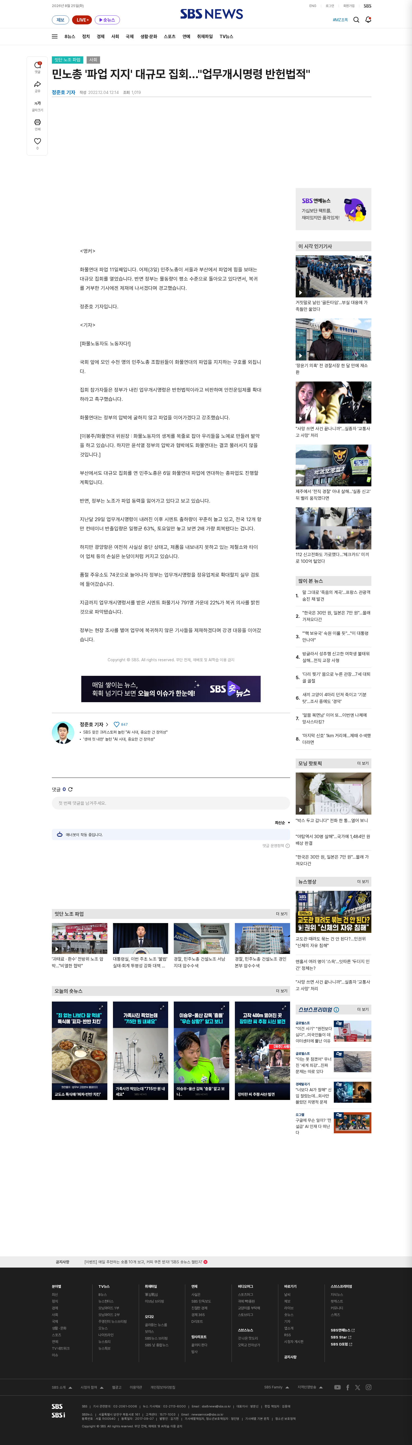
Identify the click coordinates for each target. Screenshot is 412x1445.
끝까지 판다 (199, 1345)
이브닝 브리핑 (154, 1301)
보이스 (149, 1332)
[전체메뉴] (55, 36)
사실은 (196, 1295)
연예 (186, 36)
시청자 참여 (92, 1388)
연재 (194, 1285)
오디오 (149, 1315)
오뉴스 (103, 1328)
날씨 (287, 1295)
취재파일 (205, 36)
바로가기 (290, 1285)
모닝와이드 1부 (108, 1308)
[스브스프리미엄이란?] (337, 1009)
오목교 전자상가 (249, 1345)
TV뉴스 (226, 36)
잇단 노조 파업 (67, 60)
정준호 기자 (91, 724)
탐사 (194, 1352)
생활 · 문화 (59, 1328)
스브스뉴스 (245, 1328)
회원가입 (349, 6)
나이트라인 (106, 1335)
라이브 (288, 1308)
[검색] (356, 20)
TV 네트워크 (61, 1348)
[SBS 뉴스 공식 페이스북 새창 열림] (348, 1387)
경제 (101, 36)
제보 (287, 1301)
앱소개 (288, 1328)
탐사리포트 (199, 1335)
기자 (287, 1321)
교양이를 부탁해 (249, 1308)
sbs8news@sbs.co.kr (216, 1406)
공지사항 (290, 1357)
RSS (287, 1335)
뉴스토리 (104, 1342)
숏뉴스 (288, 1315)
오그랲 (300, 1115)
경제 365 (198, 1315)
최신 (55, 1295)
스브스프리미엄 (341, 1285)
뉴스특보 (104, 1348)
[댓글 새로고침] (70, 789)
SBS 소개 (62, 1388)
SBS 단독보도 (201, 1301)
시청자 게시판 (293, 1342)
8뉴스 (69, 36)
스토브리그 (245, 1315)
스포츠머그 (245, 1295)
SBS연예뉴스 (340, 1329)
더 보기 (280, 912)
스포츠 (170, 36)
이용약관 (136, 1387)
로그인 (330, 6)
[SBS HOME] (367, 5)
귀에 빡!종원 (246, 1301)
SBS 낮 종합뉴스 (156, 1345)
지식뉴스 (337, 1295)
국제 (130, 36)
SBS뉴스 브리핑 (156, 1338)
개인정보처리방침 (163, 1387)
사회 (115, 36)
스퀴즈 (335, 1315)
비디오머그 (245, 1285)
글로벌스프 (303, 1023)
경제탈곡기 (303, 1084)
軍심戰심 (151, 1295)
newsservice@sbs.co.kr (207, 1414)
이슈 (55, 1355)
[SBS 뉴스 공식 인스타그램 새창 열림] (368, 1387)
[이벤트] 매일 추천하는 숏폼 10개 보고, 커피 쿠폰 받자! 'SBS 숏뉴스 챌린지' (143, 1261)
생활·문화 (148, 36)
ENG (312, 6)
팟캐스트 (337, 1301)
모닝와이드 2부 (109, 1315)
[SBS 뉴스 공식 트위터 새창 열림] (357, 1387)
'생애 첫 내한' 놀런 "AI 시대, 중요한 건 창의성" (119, 739)
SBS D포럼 (339, 1343)
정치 (86, 36)
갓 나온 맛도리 (248, 1338)
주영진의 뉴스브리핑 (112, 1321)
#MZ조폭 (340, 20)
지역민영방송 (310, 1388)
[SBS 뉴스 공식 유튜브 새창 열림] (337, 1387)
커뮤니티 (337, 1308)
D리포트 (197, 1321)
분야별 (56, 1285)
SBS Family (276, 1388)
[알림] (368, 19)
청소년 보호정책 (285, 1419)
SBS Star (339, 1336)
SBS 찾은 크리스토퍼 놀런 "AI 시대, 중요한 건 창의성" (125, 732)
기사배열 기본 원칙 (257, 1419)
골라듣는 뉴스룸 (156, 1325)
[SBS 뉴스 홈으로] (211, 14)
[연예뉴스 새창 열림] (333, 209)
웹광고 (116, 1387)
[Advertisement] (171, 878)
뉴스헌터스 (106, 1301)
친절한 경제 (199, 1308)
